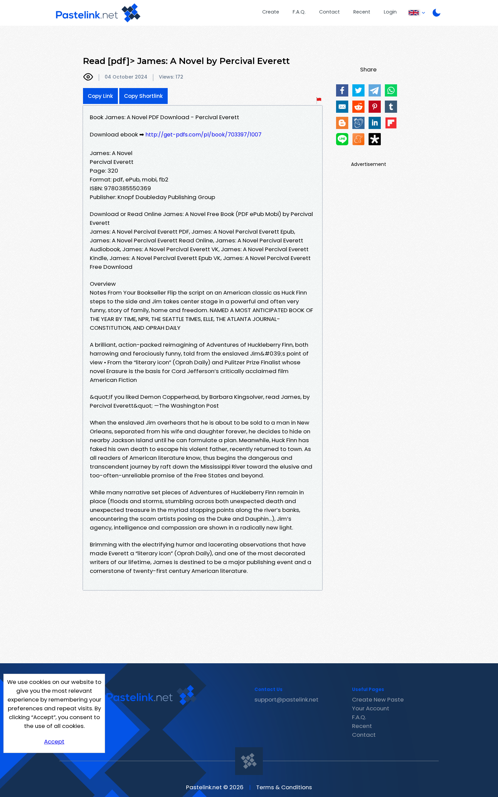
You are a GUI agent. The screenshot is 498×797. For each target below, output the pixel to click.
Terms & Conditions (284, 787)
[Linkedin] (375, 123)
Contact (329, 11)
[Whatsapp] (391, 90)
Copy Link (100, 96)
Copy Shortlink (143, 96)
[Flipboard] (391, 123)
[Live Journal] (358, 123)
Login (390, 11)
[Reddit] (358, 107)
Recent (361, 11)
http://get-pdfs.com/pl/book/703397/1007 (203, 134)
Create (270, 11)
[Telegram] (375, 90)
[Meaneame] (358, 139)
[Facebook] (342, 90)
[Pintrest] (375, 107)
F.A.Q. (299, 11)
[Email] (342, 107)
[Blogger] (342, 123)
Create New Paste (378, 699)
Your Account (370, 708)
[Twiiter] (358, 90)
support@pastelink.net (286, 699)
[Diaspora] (375, 139)
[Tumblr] (391, 107)
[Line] (342, 139)
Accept (54, 741)
